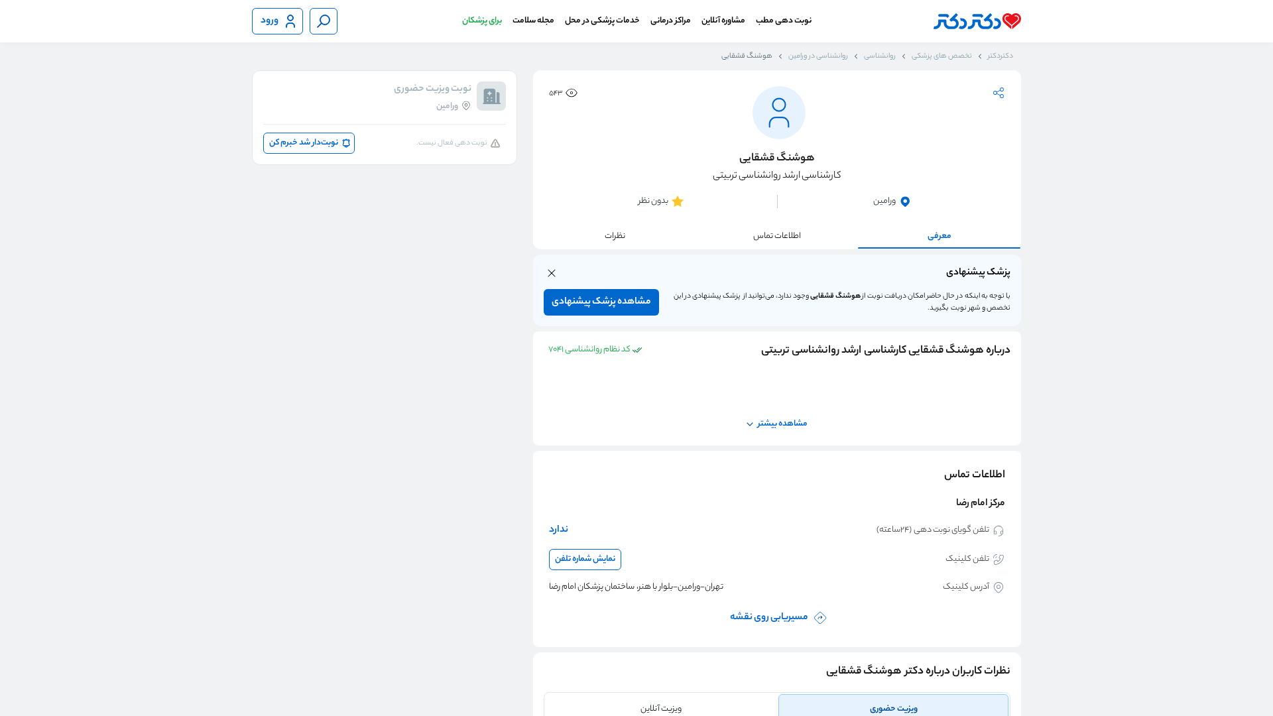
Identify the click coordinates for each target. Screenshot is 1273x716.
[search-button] (323, 21)
